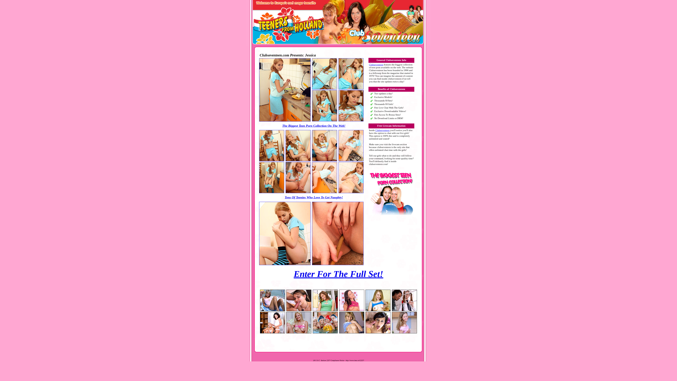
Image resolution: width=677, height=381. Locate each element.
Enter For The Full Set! (338, 274)
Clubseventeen (376, 64)
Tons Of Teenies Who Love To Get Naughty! (314, 197)
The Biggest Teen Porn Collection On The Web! (313, 126)
